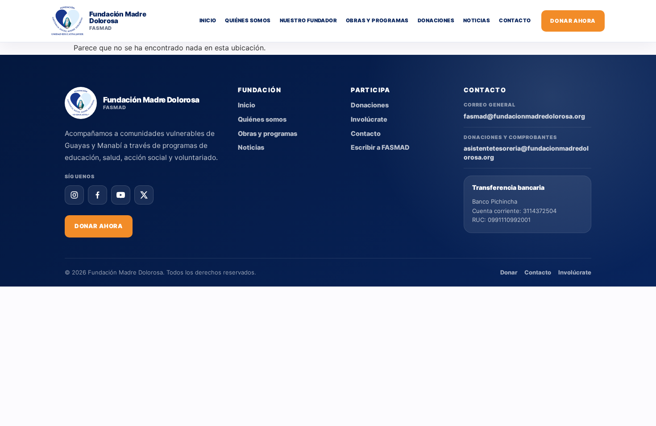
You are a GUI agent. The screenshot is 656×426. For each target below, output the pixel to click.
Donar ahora (573, 20)
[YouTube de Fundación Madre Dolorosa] (120, 195)
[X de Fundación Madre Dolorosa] (144, 195)
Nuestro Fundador (308, 20)
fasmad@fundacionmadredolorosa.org (524, 116)
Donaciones (436, 20)
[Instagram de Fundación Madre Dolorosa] (74, 195)
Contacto (515, 20)
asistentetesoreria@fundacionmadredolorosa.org (526, 152)
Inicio (207, 20)
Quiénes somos (247, 20)
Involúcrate (369, 119)
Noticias (476, 20)
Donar (508, 272)
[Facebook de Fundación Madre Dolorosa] (97, 195)
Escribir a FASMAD (380, 147)
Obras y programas (377, 20)
